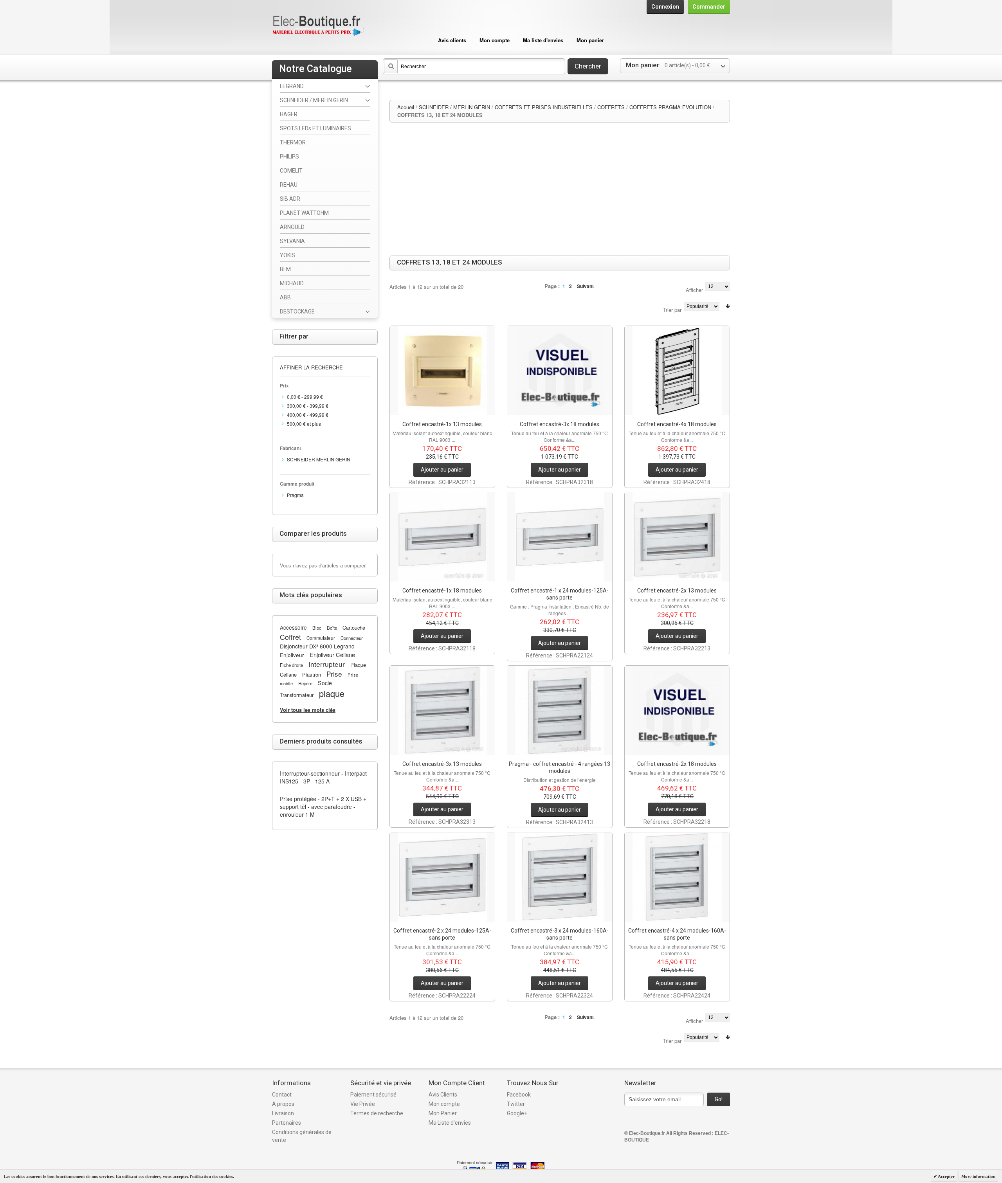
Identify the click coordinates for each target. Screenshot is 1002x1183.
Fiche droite (291, 665)
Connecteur (352, 638)
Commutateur (320, 638)
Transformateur (297, 695)
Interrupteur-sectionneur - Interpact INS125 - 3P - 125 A (323, 777)
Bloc (316, 628)
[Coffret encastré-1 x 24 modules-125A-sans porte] (559, 537)
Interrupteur (326, 664)
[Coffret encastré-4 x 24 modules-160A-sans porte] (677, 877)
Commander (708, 7)
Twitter (516, 1104)
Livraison (283, 1113)
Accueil (405, 107)
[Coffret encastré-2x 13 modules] (677, 537)
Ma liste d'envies (543, 40)
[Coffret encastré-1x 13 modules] (442, 370)
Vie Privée (362, 1104)
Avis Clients (443, 1094)
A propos (283, 1104)
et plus (304, 423)
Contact (282, 1094)
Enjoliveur (292, 655)
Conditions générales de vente (302, 1136)
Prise (334, 674)
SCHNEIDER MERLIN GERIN (318, 459)
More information (978, 1176)
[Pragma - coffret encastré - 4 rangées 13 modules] (559, 710)
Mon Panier (443, 1113)
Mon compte (494, 40)
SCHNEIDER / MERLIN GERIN (454, 107)
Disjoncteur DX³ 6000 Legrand (317, 646)
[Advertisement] (559, 189)
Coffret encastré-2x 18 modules (677, 764)
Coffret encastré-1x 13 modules (442, 424)
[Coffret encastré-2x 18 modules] (677, 710)
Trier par (672, 309)
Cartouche (353, 627)
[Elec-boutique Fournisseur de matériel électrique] (318, 26)
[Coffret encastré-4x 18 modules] (677, 370)
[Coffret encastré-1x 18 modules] (442, 537)
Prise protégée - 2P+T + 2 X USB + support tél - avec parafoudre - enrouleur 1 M (323, 806)
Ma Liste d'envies (450, 1123)
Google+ (517, 1113)
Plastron (311, 674)
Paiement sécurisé (373, 1094)
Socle (325, 683)
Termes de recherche (376, 1113)
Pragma (295, 495)
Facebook (519, 1094)
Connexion (665, 7)
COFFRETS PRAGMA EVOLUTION (670, 107)
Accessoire (293, 627)
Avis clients (452, 40)
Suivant (585, 286)
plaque (331, 693)
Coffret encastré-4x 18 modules (677, 424)
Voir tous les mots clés (307, 709)
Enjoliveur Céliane (332, 654)
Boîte (332, 628)
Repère (305, 683)
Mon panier (590, 40)
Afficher (694, 289)
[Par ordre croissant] (727, 306)
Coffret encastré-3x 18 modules (559, 424)
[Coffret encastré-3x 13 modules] (442, 710)
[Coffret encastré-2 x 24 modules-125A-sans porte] (442, 877)
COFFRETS (611, 107)
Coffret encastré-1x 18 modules (442, 590)
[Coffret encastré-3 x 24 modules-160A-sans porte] (559, 877)
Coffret (290, 637)
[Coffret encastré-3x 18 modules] (559, 370)
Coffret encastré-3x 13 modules (442, 764)
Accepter (946, 1176)
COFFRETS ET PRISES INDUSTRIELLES (544, 107)
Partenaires (286, 1123)
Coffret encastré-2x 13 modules (677, 590)
